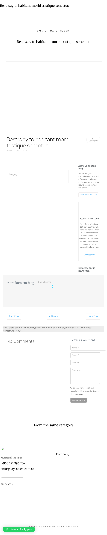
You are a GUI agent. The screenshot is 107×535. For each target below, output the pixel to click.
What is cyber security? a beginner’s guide (53, 296)
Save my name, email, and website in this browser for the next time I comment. (85, 391)
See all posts (44, 282)
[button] (19, 529)
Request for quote (10, 475)
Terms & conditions (55, 534)
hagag (13, 174)
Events (42, 31)
